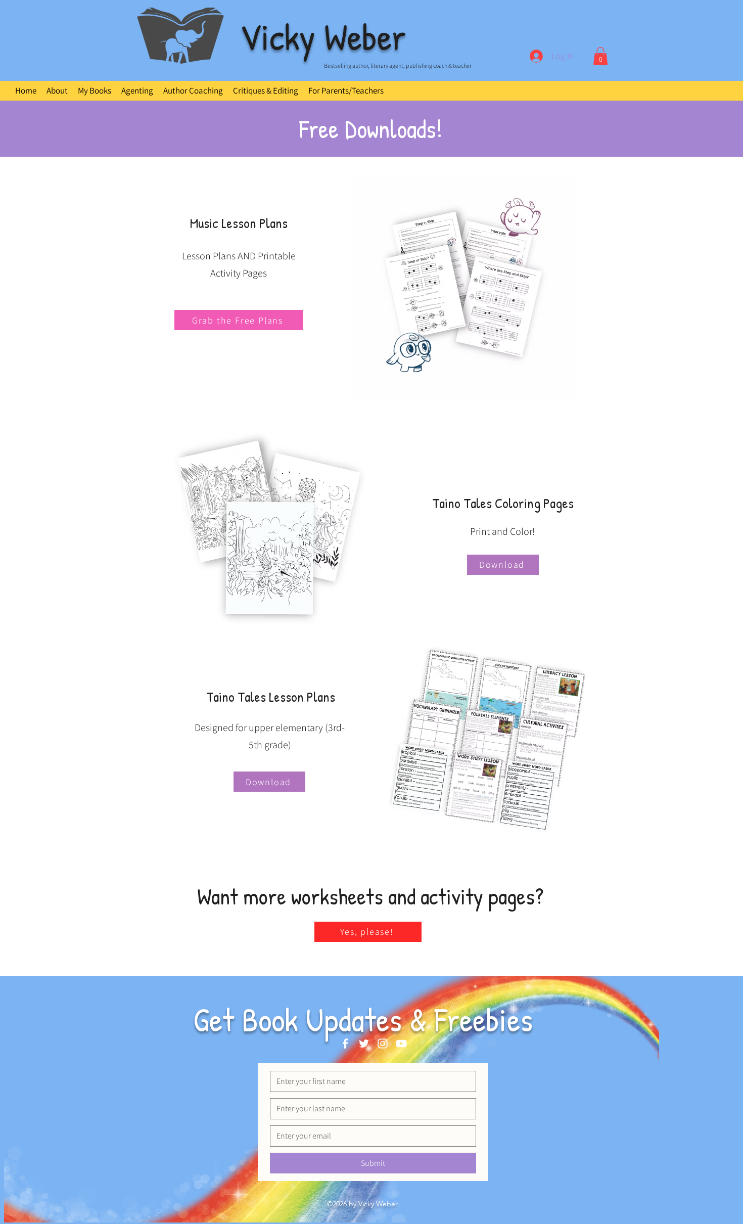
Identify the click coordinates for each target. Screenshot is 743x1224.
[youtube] (401, 1043)
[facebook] (345, 1043)
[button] (600, 56)
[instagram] (382, 1043)
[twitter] (363, 1043)
